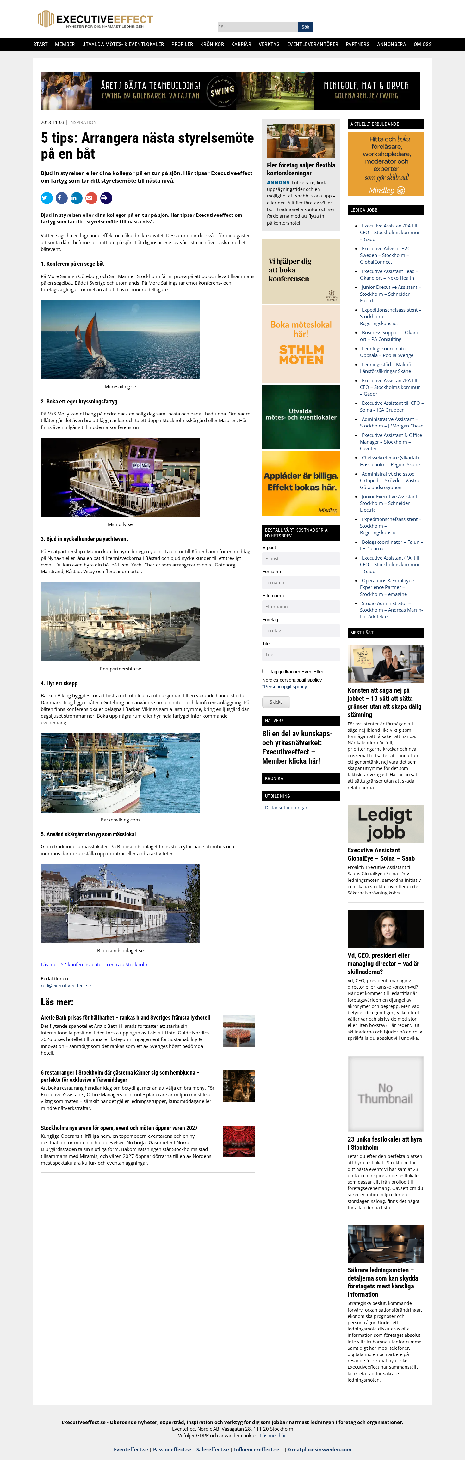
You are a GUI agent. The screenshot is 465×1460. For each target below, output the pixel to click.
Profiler (184, 44)
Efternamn (273, 595)
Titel (266, 643)
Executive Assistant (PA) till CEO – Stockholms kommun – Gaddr (390, 564)
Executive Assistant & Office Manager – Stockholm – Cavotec (391, 442)
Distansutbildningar (285, 807)
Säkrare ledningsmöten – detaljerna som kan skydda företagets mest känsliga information (383, 1282)
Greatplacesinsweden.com (319, 1449)
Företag (270, 619)
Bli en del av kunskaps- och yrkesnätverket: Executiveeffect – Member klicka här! (297, 747)
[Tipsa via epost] (92, 198)
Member (67, 44)
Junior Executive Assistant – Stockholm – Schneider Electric (390, 294)
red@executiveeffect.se (66, 985)
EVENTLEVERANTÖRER (315, 44)
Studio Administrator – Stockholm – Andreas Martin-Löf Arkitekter (391, 610)
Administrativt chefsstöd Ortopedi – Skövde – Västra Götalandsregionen (389, 480)
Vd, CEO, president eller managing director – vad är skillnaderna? (383, 963)
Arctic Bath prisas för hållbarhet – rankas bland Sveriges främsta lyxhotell (126, 1017)
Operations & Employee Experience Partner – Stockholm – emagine (387, 587)
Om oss (425, 44)
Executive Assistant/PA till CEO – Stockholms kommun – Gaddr (390, 232)
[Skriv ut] (106, 198)
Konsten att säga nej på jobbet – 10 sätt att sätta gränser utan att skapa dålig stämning (385, 702)
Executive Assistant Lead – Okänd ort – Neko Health (389, 274)
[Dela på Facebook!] (63, 198)
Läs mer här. (273, 1435)
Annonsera (394, 44)
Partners (359, 44)
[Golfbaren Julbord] (230, 108)
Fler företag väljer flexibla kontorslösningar (301, 169)
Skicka (276, 702)
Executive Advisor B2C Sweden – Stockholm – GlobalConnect (385, 255)
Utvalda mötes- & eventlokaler (125, 44)
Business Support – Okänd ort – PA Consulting (389, 335)
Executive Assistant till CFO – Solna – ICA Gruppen (392, 406)
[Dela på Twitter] (48, 198)
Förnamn (271, 571)
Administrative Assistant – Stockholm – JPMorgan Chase (391, 422)
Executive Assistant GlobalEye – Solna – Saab (381, 854)
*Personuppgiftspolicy (284, 686)
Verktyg (272, 44)
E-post (269, 547)
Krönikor (214, 44)
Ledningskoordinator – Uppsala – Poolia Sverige (386, 351)
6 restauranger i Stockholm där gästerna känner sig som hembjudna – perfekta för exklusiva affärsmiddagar (120, 1076)
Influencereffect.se (256, 1449)
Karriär (243, 44)
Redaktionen (54, 978)
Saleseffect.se (212, 1449)
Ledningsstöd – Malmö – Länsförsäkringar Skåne (387, 367)
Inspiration (83, 122)
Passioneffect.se (172, 1449)
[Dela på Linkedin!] (78, 198)
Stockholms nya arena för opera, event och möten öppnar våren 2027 (119, 1127)
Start (43, 44)
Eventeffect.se (131, 1449)
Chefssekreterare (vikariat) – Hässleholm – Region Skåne (391, 460)
